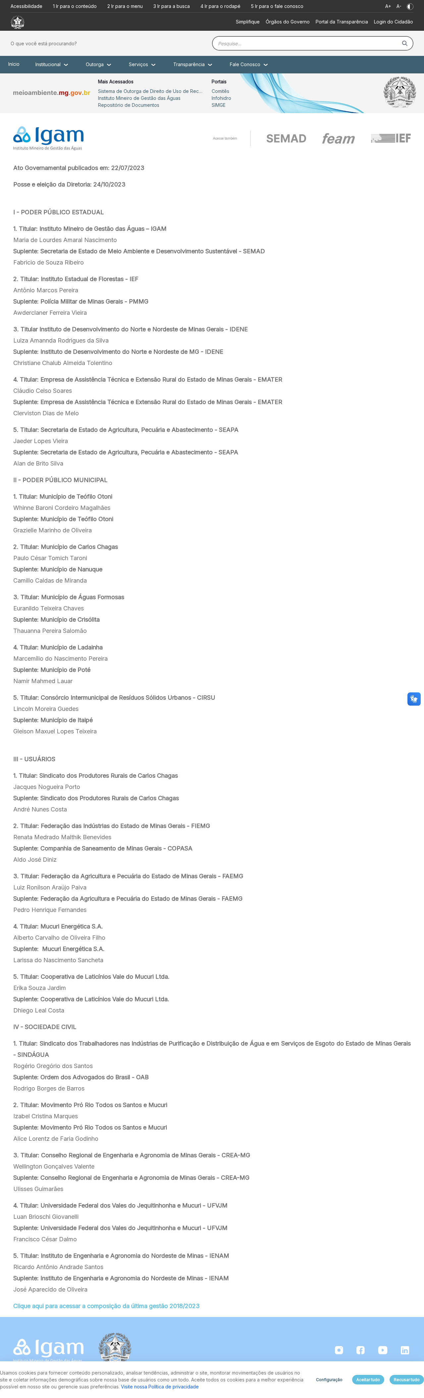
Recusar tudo (407, 1379)
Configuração (329, 1379)
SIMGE (219, 105)
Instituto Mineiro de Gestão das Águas (139, 98)
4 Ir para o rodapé (220, 6)
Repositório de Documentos (128, 105)
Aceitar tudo (368, 1379)
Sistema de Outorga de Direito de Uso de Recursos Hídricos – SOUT (151, 91)
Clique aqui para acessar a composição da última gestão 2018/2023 (106, 1305)
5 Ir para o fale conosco (277, 6)
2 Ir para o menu (125, 6)
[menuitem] (248, 22)
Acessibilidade (26, 6)
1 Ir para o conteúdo (75, 6)
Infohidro (221, 98)
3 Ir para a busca (171, 6)
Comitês (220, 91)
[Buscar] (404, 43)
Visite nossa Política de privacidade (160, 1386)
